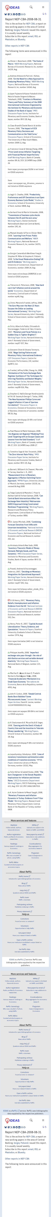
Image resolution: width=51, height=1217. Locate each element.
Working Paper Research (27, 661)
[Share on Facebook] (14, 14)
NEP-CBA (30, 23)
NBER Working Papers (24, 64)
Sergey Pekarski (21, 30)
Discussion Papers (15, 137)
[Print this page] (24, 14)
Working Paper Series (17, 338)
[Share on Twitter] (11, 14)
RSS (36, 36)
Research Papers (26, 629)
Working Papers (14, 221)
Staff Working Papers (17, 157)
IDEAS (11, 960)
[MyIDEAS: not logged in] (44, 14)
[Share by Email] (22, 14)
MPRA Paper (23, 481)
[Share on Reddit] (17, 14)
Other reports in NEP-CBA (17, 46)
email (30, 36)
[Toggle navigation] (31, 7)
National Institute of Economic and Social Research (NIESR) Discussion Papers (25, 530)
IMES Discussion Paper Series (30, 554)
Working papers (29, 262)
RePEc (21, 960)
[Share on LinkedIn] (19, 14)
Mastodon (9, 39)
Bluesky (21, 39)
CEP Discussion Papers (17, 358)
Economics (18, 291)
